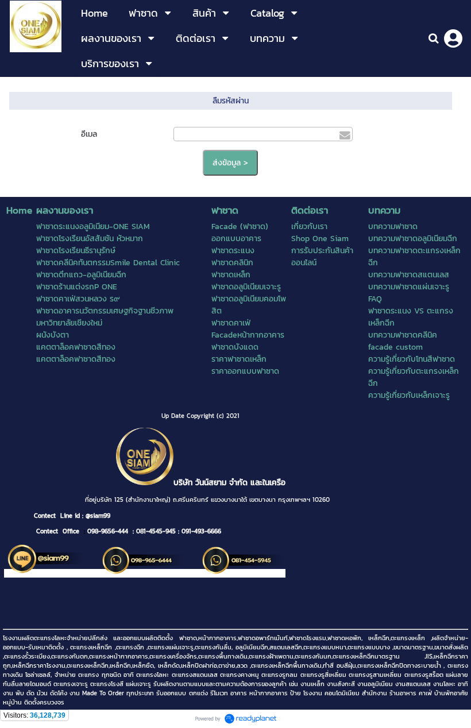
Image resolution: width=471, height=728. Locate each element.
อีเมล (89, 134)
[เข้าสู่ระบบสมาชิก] (453, 38)
